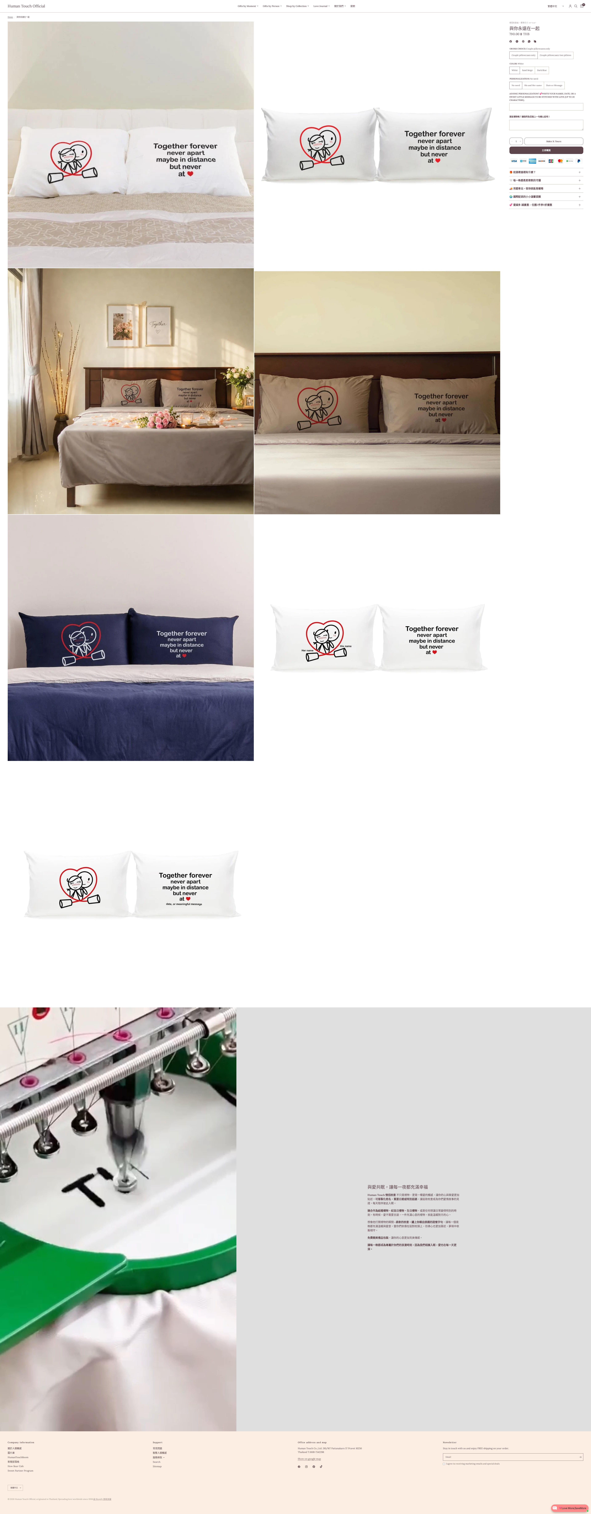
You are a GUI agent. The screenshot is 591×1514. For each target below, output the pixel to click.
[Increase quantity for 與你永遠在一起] (520, 141)
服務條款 (157, 1457)
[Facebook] (511, 41)
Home (10, 17)
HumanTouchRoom (18, 1457)
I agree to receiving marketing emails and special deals (473, 1463)
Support (158, 1442)
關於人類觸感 (15, 1448)
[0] (581, 6)
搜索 (352, 6)
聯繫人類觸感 (160, 1452)
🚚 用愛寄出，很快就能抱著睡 (526, 188)
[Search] (576, 6)
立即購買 (546, 150)
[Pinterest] (524, 41)
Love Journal (320, 6)
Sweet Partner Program (20, 1470)
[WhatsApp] (530, 41)
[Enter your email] (580, 1457)
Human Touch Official (26, 6)
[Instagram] (308, 1466)
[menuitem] (248, 6)
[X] (517, 41)
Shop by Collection (296, 6)
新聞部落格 (13, 1461)
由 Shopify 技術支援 (102, 1499)
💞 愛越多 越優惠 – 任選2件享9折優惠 (530, 204)
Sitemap (157, 1466)
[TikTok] (323, 1466)
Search (156, 1461)
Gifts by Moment (247, 6)
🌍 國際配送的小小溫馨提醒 (525, 196)
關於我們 (339, 6)
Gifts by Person (271, 6)
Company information (21, 1442)
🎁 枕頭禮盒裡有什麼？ (522, 172)
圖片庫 (11, 1452)
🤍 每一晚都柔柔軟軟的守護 (525, 180)
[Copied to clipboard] (535, 41)
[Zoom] (247, 28)
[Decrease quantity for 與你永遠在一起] (512, 141)
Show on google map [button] (309, 1458)
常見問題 (157, 1448)
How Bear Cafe (16, 1466)
